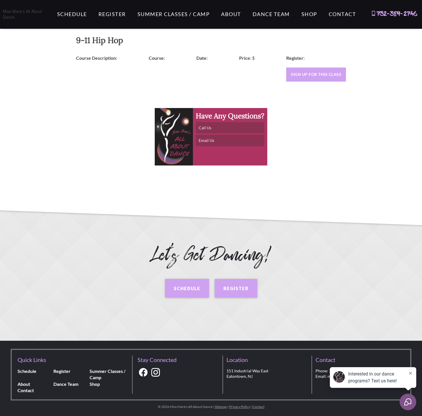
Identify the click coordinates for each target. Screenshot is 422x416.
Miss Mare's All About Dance (22, 14)
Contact (342, 14)
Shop (309, 14)
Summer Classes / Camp (174, 14)
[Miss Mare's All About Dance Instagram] (155, 372)
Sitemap (221, 407)
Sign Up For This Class (316, 74)
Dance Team (271, 14)
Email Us (206, 140)
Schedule (72, 14)
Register (112, 14)
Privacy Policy (239, 407)
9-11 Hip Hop (99, 40)
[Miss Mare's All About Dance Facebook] (143, 372)
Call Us (205, 127)
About (231, 14)
